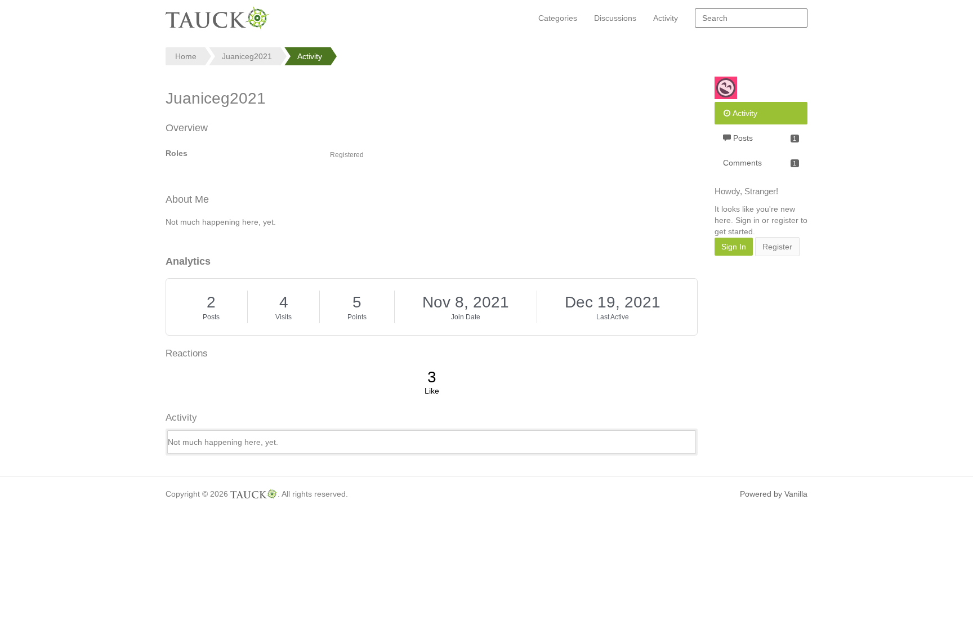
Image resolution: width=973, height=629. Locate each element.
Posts (211, 317)
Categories (557, 18)
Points (357, 317)
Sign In (733, 246)
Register (777, 246)
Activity (665, 18)
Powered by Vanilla (773, 493)
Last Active (612, 317)
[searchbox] (751, 18)
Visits (283, 317)
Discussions (615, 18)
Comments (759, 162)
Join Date (465, 317)
